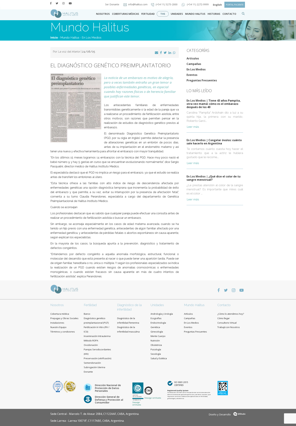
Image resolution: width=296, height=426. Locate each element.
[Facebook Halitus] (51, 3)
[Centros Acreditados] (58, 386)
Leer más (193, 127)
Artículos (193, 58)
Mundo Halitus (195, 13)
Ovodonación (91, 345)
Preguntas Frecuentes (202, 80)
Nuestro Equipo (58, 327)
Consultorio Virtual (227, 322)
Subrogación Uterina (94, 367)
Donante (88, 371)
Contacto (224, 305)
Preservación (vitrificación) (97, 358)
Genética (155, 327)
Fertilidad (148, 13)
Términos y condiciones (62, 331)
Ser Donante (112, 4)
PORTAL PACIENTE (234, 4)
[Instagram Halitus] (63, 3)
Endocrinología (158, 322)
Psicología (156, 349)
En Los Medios (91, 37)
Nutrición (155, 340)
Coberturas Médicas (125, 13)
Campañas (194, 64)
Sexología (156, 353)
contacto (229, 13)
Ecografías (156, 318)
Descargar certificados (136, 403)
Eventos (192, 75)
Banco (87, 313)
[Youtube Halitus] (70, 3)
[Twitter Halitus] (57, 3)
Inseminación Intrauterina (97, 336)
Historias (214, 13)
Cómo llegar (223, 318)
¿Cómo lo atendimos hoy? (230, 313)
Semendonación (92, 362)
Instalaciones (57, 322)
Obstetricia (156, 345)
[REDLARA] (70, 386)
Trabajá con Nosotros (228, 327)
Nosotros (103, 13)
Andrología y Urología (162, 313)
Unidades (177, 13)
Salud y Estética (159, 358)
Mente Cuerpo (158, 336)
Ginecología (157, 331)
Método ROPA (91, 340)
